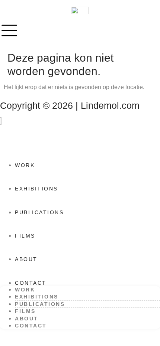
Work (25, 165)
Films (25, 236)
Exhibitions (36, 189)
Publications (39, 212)
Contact (31, 283)
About (26, 259)
